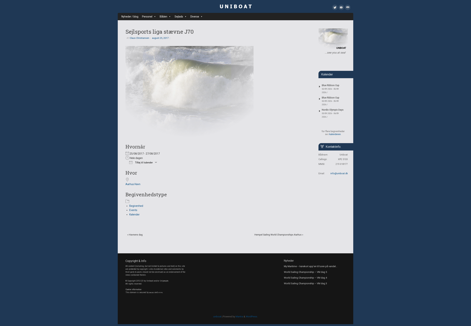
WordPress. (252, 316)
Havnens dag (135, 234)
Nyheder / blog (129, 16)
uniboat (217, 316)
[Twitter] (335, 8)
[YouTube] (341, 8)
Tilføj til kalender (143, 162)
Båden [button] (163, 16)
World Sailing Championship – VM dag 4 (305, 277)
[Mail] (347, 8)
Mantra (239, 316)
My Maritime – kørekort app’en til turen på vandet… (310, 266)
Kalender (134, 214)
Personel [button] (147, 16)
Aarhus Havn (132, 184)
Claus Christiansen (139, 38)
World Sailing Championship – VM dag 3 (305, 283)
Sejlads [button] (179, 16)
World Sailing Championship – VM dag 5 (305, 272)
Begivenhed (136, 205)
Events (133, 210)
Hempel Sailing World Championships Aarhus (278, 234)
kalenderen (335, 134)
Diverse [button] (194, 16)
